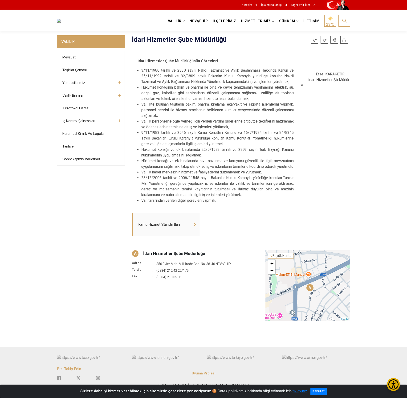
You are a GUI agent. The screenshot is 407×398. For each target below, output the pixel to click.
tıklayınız (300, 391)
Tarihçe (68, 146)
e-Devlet (247, 5)
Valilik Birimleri (73, 95)
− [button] (271, 271)
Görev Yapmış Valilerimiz (81, 159)
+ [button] (271, 264)
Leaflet (345, 319)
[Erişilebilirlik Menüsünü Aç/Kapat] (393, 384)
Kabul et (319, 391)
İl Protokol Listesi (75, 108)
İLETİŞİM (311, 21)
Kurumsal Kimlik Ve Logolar (83, 133)
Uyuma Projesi (204, 373)
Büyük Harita (282, 256)
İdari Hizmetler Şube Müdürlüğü (174, 253)
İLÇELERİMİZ (224, 21)
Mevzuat (69, 57)
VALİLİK (67, 42)
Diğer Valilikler (301, 5)
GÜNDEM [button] (287, 21)
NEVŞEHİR (199, 21)
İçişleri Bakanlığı (271, 5)
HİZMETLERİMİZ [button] (256, 21)
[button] (334, 40)
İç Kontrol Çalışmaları (78, 121)
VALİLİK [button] (174, 21)
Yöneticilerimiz (73, 83)
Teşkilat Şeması (74, 70)
